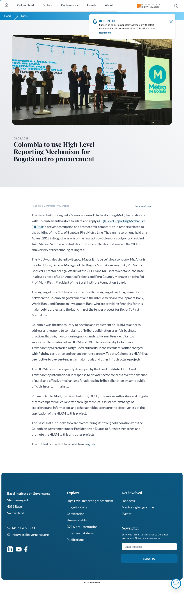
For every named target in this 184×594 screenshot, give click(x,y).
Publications (75, 540)
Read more (105, 32)
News (24, 15)
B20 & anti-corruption (82, 527)
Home (7, 15)
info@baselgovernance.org (30, 535)
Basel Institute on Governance (28, 493)
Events (126, 514)
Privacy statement (92, 582)
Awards (91, 5)
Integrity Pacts (77, 507)
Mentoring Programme (138, 507)
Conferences (69, 5)
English (89, 444)
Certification (75, 514)
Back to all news (143, 206)
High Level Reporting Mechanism (90, 501)
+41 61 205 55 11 (23, 528)
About (109, 5)
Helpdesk (128, 501)
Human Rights (77, 520)
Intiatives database (80, 533)
